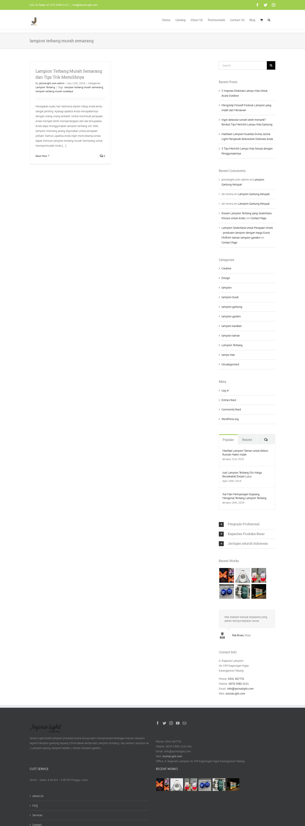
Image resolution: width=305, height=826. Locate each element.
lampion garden (231, 316)
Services (37, 815)
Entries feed (228, 400)
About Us (37, 796)
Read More (41, 156)
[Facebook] (157, 723)
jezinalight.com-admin (52, 83)
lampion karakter (231, 326)
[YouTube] (178, 723)
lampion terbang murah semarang (83, 87)
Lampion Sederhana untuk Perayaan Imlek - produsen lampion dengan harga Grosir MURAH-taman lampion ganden (247, 232)
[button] (269, 19)
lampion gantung (231, 307)
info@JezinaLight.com (85, 4)
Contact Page (258, 218)
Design (225, 278)
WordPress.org (230, 419)
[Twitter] (164, 723)
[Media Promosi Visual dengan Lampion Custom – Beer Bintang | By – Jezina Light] (258, 575)
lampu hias (228, 355)
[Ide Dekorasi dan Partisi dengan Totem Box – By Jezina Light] (258, 591)
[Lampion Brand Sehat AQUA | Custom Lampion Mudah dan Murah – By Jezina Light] (226, 591)
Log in (225, 390)
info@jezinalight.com (240, 689)
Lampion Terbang (45, 87)
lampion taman (230, 335)
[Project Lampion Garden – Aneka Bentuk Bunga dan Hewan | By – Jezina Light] (226, 575)
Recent (247, 439)
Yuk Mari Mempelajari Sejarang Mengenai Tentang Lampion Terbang (244, 496)
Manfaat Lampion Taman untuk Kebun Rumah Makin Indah (245, 452)
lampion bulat (229, 297)
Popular (228, 439)
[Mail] (184, 723)
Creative (226, 268)
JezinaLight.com (235, 693)
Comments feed (231, 409)
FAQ (35, 805)
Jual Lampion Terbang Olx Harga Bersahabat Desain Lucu (242, 474)
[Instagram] (171, 723)
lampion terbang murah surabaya (54, 91)
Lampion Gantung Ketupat (253, 194)
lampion (226, 287)
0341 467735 (236, 679)
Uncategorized (230, 364)
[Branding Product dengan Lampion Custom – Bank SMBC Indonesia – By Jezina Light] (242, 591)
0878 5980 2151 (239, 684)
